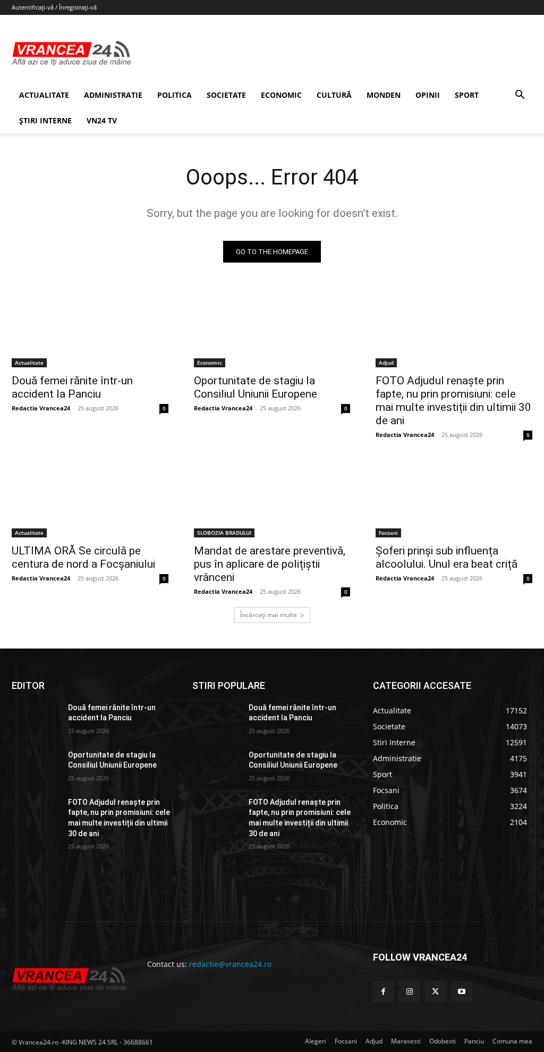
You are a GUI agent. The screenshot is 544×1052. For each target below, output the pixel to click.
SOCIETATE (226, 95)
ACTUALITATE (44, 95)
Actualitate (29, 362)
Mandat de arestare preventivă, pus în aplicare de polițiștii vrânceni (269, 564)
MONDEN (384, 95)
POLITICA (174, 95)
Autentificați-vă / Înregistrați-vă (54, 7)
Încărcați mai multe (268, 614)
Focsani (388, 532)
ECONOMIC (281, 95)
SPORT (467, 95)
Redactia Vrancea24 (41, 408)
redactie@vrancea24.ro (230, 964)
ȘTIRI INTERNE (45, 120)
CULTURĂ (334, 95)
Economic (209, 362)
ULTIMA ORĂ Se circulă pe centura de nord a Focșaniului (83, 557)
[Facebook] (383, 991)
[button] (519, 96)
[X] (435, 991)
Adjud (386, 362)
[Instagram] (409, 991)
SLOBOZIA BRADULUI (224, 532)
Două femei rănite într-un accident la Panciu (72, 387)
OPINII (427, 95)
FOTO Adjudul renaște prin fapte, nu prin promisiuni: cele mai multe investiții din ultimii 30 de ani (453, 400)
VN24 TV (102, 120)
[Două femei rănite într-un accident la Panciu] (90, 328)
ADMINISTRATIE (113, 95)
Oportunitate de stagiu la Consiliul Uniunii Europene (255, 387)
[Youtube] (462, 991)
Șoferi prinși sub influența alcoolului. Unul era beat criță (446, 557)
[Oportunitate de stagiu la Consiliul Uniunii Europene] (272, 328)
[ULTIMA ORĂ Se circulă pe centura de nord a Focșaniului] (90, 498)
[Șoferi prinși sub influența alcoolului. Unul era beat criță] (454, 498)
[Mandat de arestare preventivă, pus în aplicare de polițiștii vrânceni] (272, 498)
